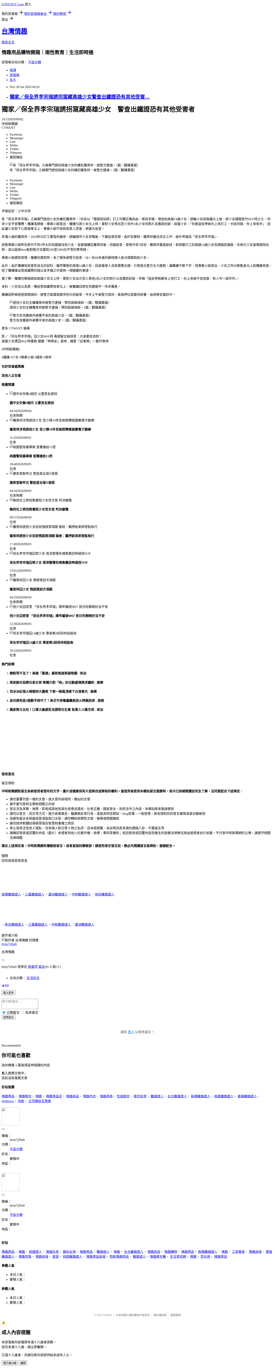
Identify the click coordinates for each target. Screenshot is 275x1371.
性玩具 (205, 1256)
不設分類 (34, 62)
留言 (41, 966)
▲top (5, 985)
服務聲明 (176, 1315)
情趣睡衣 (25, 1096)
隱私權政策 (160, 1315)
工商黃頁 (238, 1251)
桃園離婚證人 (224, 1096)
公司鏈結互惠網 (39, 1101)
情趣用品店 (54, 1096)
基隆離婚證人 (247, 1096)
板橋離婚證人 (11, 894)
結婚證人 (35, 1251)
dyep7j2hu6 (9, 944)
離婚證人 (157, 1096)
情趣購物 (170, 1251)
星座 (55, 1256)
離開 (23, 1363)
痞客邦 (33, 966)
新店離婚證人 (14, 924)
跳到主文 (8, 42)
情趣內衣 (89, 1096)
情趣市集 (25, 1256)
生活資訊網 (178, 1256)
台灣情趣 (14, 31)
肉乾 (21, 1101)
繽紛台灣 (69, 1251)
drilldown (8, 1101)
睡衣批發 (140, 1096)
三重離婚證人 (34, 894)
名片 (13, 80)
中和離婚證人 (81, 894)
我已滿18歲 (10, 1363)
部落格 (14, 75)
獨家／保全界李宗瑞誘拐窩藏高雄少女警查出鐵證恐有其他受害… (80, 96)
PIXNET (107, 1315)
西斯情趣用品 (119, 1256)
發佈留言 (8, 1017)
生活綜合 (33, 978)
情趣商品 (72, 1096)
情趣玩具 (52, 1251)
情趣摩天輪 (158, 1256)
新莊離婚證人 (104, 894)
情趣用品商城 (95, 1256)
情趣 (38, 1096)
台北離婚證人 (177, 1096)
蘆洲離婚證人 (58, 894)
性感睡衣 (123, 1096)
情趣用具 (106, 1096)
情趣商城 (255, 1251)
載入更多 (8, 992)
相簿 (13, 70)
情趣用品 (8, 1096)
